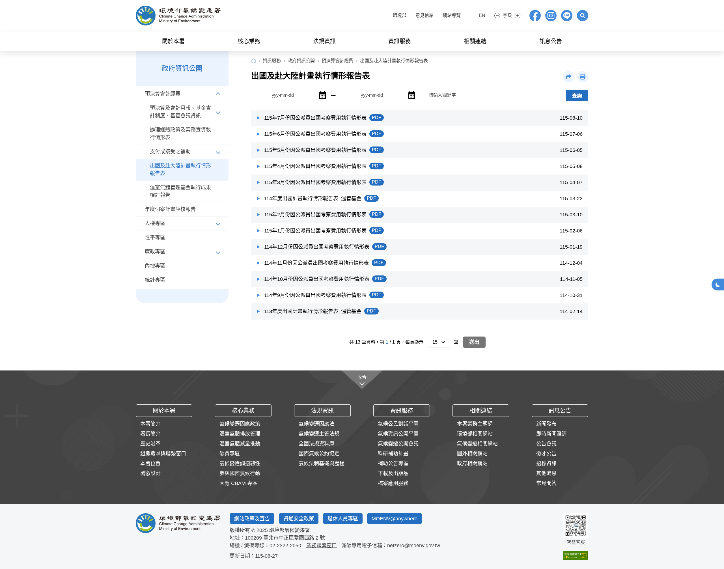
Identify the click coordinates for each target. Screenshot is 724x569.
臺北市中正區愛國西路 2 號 (294, 538)
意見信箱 (424, 15)
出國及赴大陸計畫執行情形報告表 (394, 60)
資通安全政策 (298, 518)
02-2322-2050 (285, 545)
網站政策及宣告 (252, 518)
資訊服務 (272, 60)
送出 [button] (474, 342)
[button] (582, 15)
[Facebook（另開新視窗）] (535, 15)
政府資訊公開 (301, 60)
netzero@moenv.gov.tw (413, 545)
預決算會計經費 (337, 60)
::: (383, 14)
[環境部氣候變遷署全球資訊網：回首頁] (178, 15)
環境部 (399, 15)
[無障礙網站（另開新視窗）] (575, 555)
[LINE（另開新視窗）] (566, 15)
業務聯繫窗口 (321, 545)
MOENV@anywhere (394, 518)
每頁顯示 (414, 342)
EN (482, 15)
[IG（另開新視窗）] (551, 15)
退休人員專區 (342, 518)
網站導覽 (452, 15)
